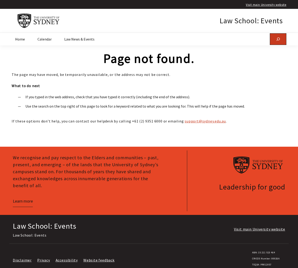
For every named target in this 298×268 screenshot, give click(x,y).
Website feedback (99, 260)
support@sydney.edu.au (205, 121)
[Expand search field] (278, 39)
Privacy (43, 260)
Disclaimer (22, 260)
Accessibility (67, 260)
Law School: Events (251, 20)
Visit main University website (266, 5)
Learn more (23, 201)
